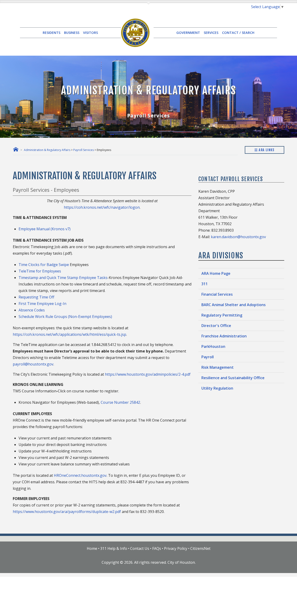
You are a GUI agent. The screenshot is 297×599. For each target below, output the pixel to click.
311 (204, 283)
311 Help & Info (113, 548)
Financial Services (217, 294)
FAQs (156, 548)
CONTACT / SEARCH (238, 32)
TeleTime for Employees (40, 271)
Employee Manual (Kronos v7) (45, 228)
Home (92, 548)
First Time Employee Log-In (42, 303)
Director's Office (216, 325)
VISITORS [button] (90, 32)
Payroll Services (83, 150)
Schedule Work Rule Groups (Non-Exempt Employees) (65, 316)
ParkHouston (213, 346)
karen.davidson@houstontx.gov (238, 236)
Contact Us (139, 548)
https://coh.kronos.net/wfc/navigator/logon (102, 207)
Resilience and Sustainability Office (233, 377)
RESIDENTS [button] (51, 32)
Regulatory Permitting (221, 315)
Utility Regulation (217, 388)
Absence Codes (32, 310)
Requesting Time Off (36, 297)
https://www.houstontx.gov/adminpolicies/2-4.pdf (147, 374)
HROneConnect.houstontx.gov (80, 475)
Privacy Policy (175, 548)
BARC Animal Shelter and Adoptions (233, 304)
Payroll (207, 356)
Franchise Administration (224, 336)
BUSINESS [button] (71, 32)
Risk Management (217, 367)
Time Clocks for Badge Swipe (44, 264)
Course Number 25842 (120, 402)
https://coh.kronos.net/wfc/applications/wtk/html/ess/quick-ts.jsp (69, 334)
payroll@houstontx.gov (33, 364)
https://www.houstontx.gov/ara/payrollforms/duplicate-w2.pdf (67, 511)
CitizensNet (200, 548)
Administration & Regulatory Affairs (47, 150)
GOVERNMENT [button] (188, 32)
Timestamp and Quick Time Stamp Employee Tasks (63, 277)
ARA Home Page (215, 273)
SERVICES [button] (211, 32)
